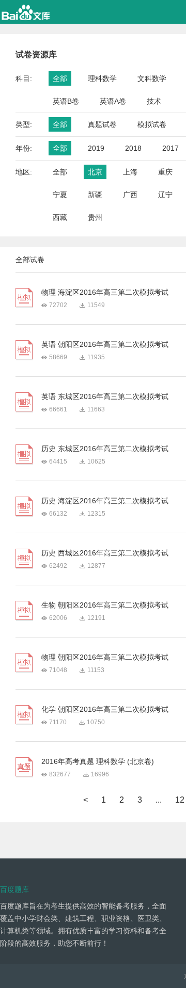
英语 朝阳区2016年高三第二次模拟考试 (104, 344)
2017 (170, 148)
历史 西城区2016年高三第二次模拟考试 (104, 553)
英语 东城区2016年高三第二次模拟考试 (104, 396)
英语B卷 (66, 101)
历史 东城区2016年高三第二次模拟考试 (104, 448)
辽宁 (165, 194)
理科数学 (102, 78)
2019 (96, 148)
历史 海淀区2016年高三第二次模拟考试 (104, 501)
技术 (154, 101)
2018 (133, 148)
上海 (130, 172)
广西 (130, 194)
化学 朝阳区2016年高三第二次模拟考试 (104, 709)
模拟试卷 (151, 124)
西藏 (60, 217)
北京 (95, 172)
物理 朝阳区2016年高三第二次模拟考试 (104, 657)
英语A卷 (113, 101)
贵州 (95, 217)
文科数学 (151, 78)
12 (179, 799)
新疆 (95, 194)
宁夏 (60, 194)
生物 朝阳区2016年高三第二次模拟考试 (104, 605)
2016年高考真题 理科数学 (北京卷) (97, 761)
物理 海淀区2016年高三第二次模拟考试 (104, 292)
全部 (60, 78)
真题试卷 (102, 124)
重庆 (165, 172)
